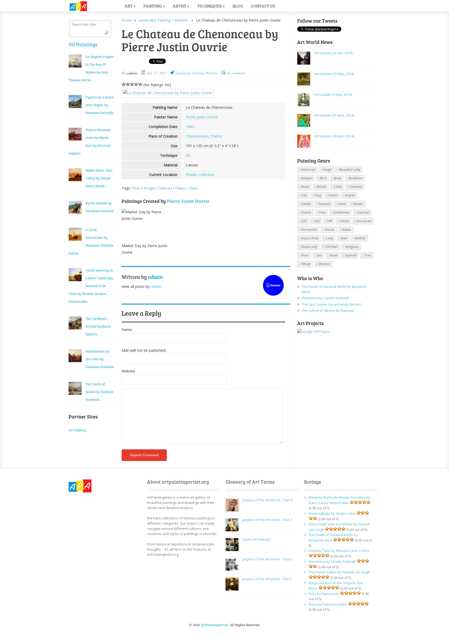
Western (181, 20)
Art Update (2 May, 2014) (333, 94)
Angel (327, 169)
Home (127, 20)
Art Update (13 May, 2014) (334, 73)
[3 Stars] (132, 84)
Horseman (309, 229)
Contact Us (263, 6)
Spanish (350, 255)
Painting (154, 6)
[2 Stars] (128, 84)
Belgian (306, 178)
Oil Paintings (83, 44)
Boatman (355, 178)
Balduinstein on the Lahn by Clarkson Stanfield (99, 359)
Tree (367, 255)
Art (130, 6)
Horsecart (364, 221)
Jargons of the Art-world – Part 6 (267, 559)
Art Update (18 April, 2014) (334, 136)
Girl (304, 221)
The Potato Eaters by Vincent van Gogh (339, 572)
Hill (329, 221)
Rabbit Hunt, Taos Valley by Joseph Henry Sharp (99, 178)
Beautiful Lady (349, 169)
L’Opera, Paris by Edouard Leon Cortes (339, 550)
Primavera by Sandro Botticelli (325, 298)
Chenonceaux (197, 136)
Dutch (333, 195)
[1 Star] (124, 84)
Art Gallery (77, 430)
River (194, 188)
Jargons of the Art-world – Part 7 (267, 519)
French (306, 212)
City (304, 195)
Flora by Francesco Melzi (328, 604)
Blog (238, 6)
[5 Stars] (140, 84)
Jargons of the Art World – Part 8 (267, 500)
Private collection (200, 174)
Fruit (322, 212)
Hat (317, 221)
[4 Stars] (136, 84)
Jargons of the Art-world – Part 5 (267, 579)
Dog (318, 195)
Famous (324, 204)
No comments (236, 72)
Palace (180, 188)
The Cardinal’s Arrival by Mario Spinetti (98, 326)
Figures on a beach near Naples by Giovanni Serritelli (99, 105)
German (363, 212)
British (321, 187)
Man (344, 238)
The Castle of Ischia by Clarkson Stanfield (99, 392)
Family (306, 204)
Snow (333, 255)
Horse (344, 221)
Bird (323, 178)
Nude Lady (309, 247)
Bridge (148, 188)
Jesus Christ (309, 238)
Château (165, 188)
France (216, 136)
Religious (352, 247)
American (308, 169)
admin (132, 73)
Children (355, 187)
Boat (136, 188)
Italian (346, 229)
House (329, 229)
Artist (181, 6)
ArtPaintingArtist (88, 6)
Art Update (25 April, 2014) (334, 115)
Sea (319, 255)
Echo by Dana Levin (324, 593)
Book (305, 187)
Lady (329, 238)
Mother (360, 238)
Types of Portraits (256, 539)
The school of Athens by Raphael (328, 310)
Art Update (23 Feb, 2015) (333, 53)
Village (306, 264)
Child (338, 187)
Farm (342, 204)
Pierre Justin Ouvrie (202, 116)
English (350, 195)
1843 (190, 126)
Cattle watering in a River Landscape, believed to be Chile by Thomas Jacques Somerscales (91, 286)
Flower (358, 204)
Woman (324, 264)
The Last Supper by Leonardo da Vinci (331, 304)
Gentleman (341, 212)
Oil (188, 155)
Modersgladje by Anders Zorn (332, 513)
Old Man (331, 247)
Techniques (211, 6)
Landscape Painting (154, 20)
